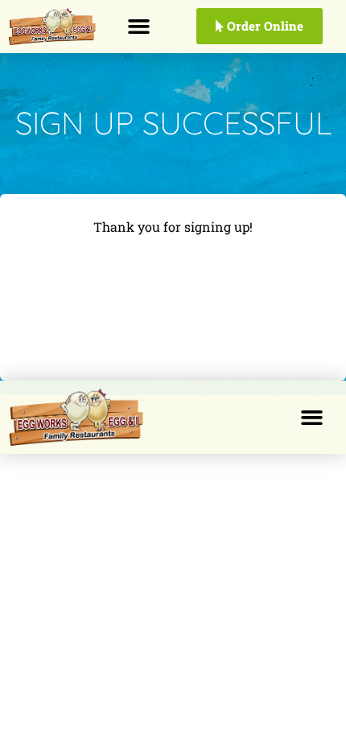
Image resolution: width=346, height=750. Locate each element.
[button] (138, 26)
